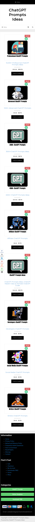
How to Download (11, 448)
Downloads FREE (12, 470)
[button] (32, 27)
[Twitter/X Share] (1, 254)
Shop (9, 475)
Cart (8, 464)
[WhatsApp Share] (1, 268)
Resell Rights (9, 450)
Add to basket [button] (17, 73)
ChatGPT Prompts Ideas (17, 15)
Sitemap (8, 452)
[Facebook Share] (1, 250)
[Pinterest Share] (1, 261)
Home (7, 439)
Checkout (10, 466)
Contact (7, 454)
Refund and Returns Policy (13, 443)
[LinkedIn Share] (1, 258)
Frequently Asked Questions (14, 445)
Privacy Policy (9, 441)
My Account (11, 468)
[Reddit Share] (1, 265)
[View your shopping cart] (28, 27)
